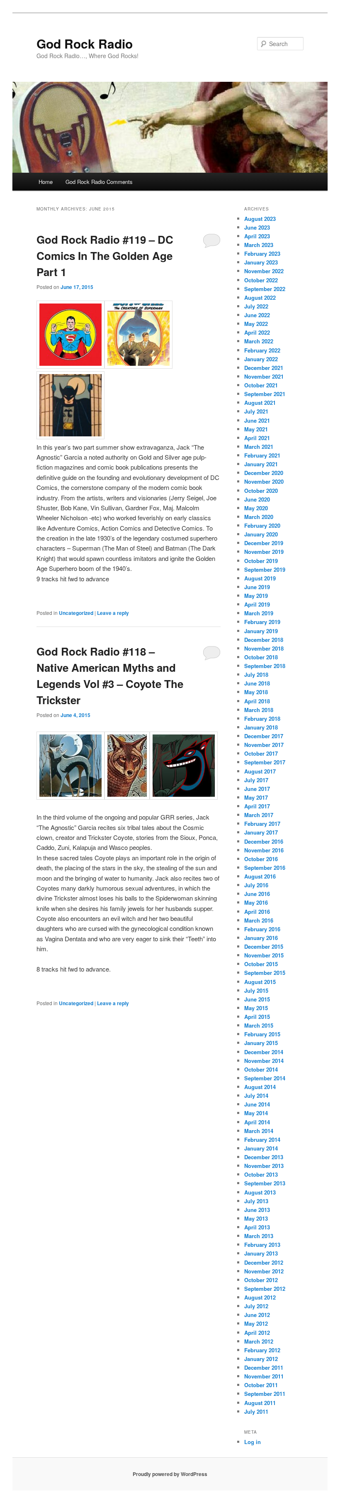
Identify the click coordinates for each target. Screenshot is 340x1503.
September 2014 (264, 1078)
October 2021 (261, 385)
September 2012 (264, 1288)
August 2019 (260, 578)
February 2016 (262, 929)
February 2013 (262, 1244)
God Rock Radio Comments (99, 182)
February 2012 (262, 1350)
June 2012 (257, 1315)
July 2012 (256, 1306)
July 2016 (256, 885)
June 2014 (257, 1104)
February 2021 (262, 455)
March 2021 (258, 446)
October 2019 (261, 561)
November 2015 (264, 955)
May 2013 (256, 1218)
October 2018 (261, 657)
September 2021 (264, 394)
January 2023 (261, 262)
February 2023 (262, 253)
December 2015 (263, 946)
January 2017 (261, 832)
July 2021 (256, 411)
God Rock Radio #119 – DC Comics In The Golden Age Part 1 (104, 255)
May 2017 (256, 797)
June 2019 (257, 587)
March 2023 (258, 245)
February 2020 (262, 525)
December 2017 (263, 736)
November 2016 (264, 850)
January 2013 (261, 1253)
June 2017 (257, 789)
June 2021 (257, 420)
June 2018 (257, 683)
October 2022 (261, 280)
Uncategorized (76, 613)
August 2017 (260, 771)
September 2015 (264, 973)
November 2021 (264, 376)
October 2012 (261, 1280)
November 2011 (264, 1376)
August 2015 (260, 982)
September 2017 (264, 762)
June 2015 (257, 999)
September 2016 (264, 867)
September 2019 (264, 569)
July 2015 (256, 990)
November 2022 (264, 271)
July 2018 (256, 674)
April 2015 (257, 1017)
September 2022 (264, 289)
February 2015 (262, 1034)
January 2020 (261, 534)
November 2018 (264, 648)
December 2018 (263, 640)
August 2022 (260, 297)
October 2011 (261, 1385)
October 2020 (261, 490)
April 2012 (257, 1333)
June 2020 (257, 499)
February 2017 (262, 823)
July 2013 (256, 1201)
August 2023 (260, 219)
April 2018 (257, 701)
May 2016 (256, 902)
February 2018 (262, 718)
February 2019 (262, 622)
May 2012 (256, 1323)
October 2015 (261, 964)
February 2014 (262, 1139)
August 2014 (260, 1087)
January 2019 (261, 631)
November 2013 (264, 1166)
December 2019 (263, 543)
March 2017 (258, 815)
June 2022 (257, 315)
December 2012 (263, 1262)
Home (46, 182)
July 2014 (256, 1095)
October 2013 (261, 1174)
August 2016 (260, 876)
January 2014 (261, 1148)
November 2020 (264, 481)
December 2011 (263, 1367)
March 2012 (258, 1341)
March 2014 (258, 1131)
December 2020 (263, 473)
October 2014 (261, 1069)
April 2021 (257, 438)
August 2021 (260, 402)
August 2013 (260, 1192)
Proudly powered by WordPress (170, 1474)
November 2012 (264, 1271)
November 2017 (264, 745)
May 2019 (256, 596)
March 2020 (258, 517)
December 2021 (263, 368)
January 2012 (261, 1359)
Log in (252, 1442)
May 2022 (256, 324)
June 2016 (257, 894)
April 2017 (257, 806)
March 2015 (258, 1025)
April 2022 (257, 332)
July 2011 (256, 1411)
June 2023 (257, 227)
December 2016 (263, 841)
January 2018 (261, 727)
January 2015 (261, 1043)
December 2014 (263, 1052)
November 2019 (264, 552)
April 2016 (257, 912)
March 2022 (258, 341)
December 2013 (263, 1157)
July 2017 (256, 780)
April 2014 (257, 1122)
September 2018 (264, 666)
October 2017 (261, 753)
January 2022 (261, 359)
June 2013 (257, 1210)
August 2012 (260, 1297)
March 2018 (258, 710)
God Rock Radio (84, 43)
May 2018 (256, 692)
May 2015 (256, 1008)
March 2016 (258, 920)
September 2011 (264, 1394)
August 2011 (260, 1403)
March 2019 (258, 613)
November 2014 (264, 1061)
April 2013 (257, 1227)
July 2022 (256, 306)
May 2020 (256, 508)
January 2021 (261, 464)
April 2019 (257, 604)
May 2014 (256, 1113)
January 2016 (261, 938)
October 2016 (261, 859)
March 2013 (258, 1236)
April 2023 (257, 236)
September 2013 (264, 1183)
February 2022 (262, 350)
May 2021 (256, 429)
